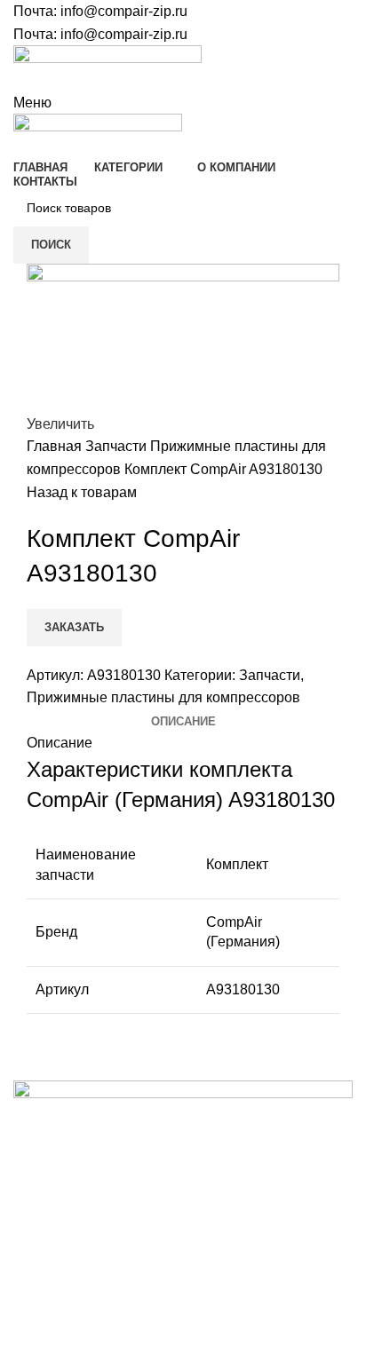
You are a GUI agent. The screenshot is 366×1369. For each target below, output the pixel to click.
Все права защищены (106, 1291)
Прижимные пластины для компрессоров (163, 697)
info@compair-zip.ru (123, 11)
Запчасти (117, 446)
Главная (56, 446)
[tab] (183, 722)
